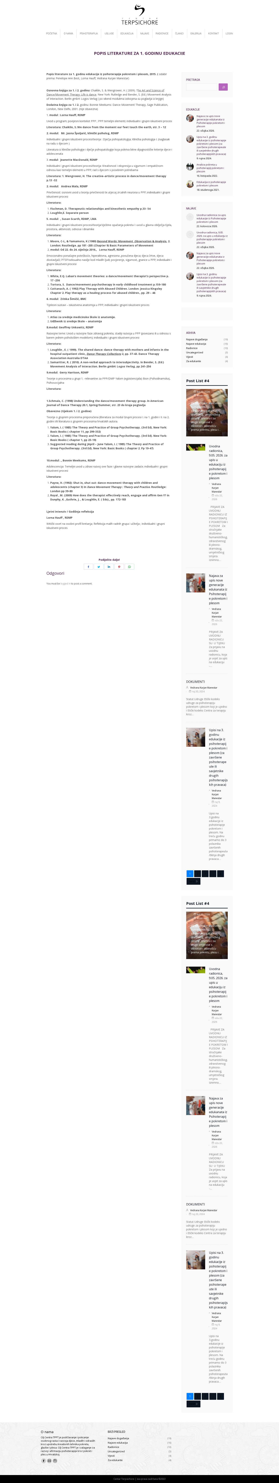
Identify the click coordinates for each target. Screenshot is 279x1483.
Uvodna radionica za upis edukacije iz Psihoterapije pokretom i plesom (211, 218)
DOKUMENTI (195, 682)
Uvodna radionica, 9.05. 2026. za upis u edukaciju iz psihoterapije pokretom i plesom (212, 237)
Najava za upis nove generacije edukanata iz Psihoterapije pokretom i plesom (211, 121)
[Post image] (190, 118)
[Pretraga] (223, 87)
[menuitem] (51, 33)
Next (192, 881)
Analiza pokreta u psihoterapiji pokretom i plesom (210, 168)
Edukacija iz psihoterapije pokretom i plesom (211, 183)
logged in (66, 583)
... (213, 873)
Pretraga (193, 79)
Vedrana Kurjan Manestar (217, 487)
